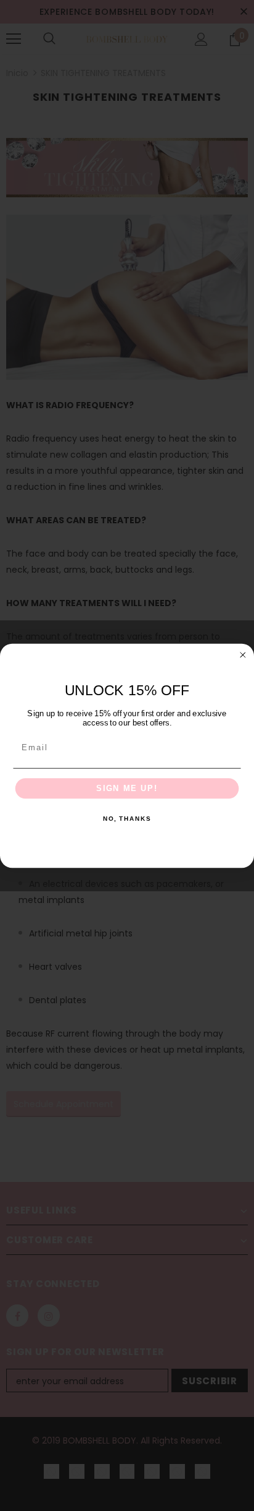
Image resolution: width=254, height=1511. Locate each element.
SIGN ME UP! (127, 788)
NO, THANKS (127, 819)
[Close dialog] (243, 654)
